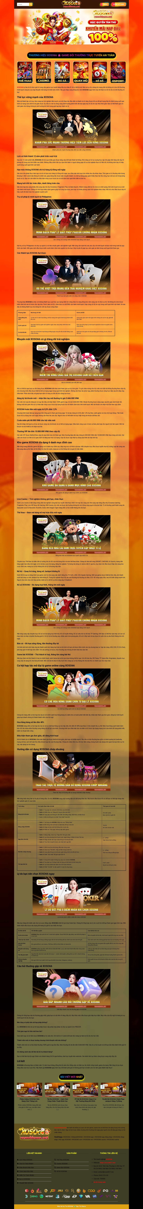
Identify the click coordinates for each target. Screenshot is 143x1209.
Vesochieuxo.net (60, 1128)
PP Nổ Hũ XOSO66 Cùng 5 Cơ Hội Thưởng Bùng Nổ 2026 (85, 1100)
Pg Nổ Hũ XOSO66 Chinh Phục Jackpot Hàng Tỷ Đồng (113, 1100)
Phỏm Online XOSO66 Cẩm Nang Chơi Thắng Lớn (29, 1100)
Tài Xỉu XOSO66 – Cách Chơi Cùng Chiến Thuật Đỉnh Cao (57, 1100)
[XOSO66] (71, 4)
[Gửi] (30, 4)
